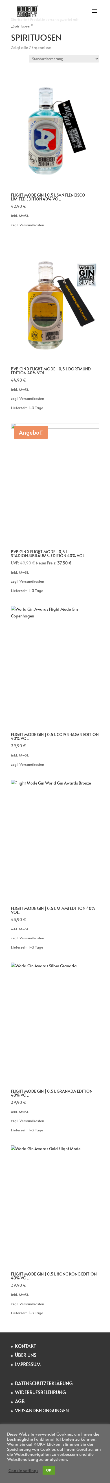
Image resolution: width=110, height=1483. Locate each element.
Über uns (26, 1354)
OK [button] (48, 1470)
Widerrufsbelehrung (40, 1392)
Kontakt (25, 1346)
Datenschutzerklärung (44, 1383)
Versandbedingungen (42, 1410)
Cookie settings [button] (23, 1470)
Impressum (28, 1364)
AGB (20, 1401)
